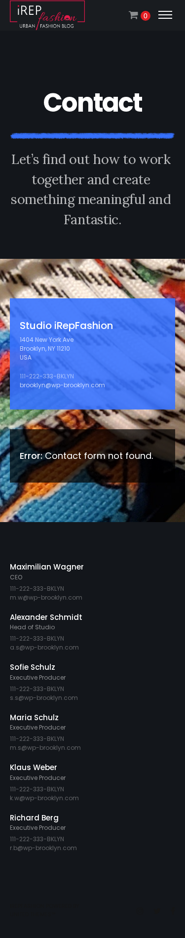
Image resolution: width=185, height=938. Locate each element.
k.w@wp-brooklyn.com (44, 798)
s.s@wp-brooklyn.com (44, 697)
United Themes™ (33, 914)
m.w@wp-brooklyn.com (46, 597)
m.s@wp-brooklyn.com (45, 747)
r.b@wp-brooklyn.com (43, 848)
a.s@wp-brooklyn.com (44, 647)
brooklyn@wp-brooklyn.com (62, 385)
